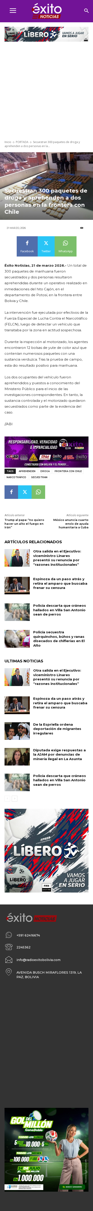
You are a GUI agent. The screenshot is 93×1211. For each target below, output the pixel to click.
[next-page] (14, 799)
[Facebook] (11, 492)
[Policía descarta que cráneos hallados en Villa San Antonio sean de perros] (17, 612)
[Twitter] (25, 492)
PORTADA (22, 142)
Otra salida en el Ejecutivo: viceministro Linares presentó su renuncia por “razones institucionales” (57, 558)
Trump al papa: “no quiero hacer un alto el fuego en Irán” (24, 523)
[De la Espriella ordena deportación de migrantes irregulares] (17, 731)
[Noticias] (46, 11)
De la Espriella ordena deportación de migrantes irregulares (57, 728)
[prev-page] (7, 799)
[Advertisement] (46, 91)
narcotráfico (16, 477)
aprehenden (27, 471)
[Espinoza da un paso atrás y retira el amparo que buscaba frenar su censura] (17, 585)
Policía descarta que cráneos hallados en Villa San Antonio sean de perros (59, 609)
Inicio (8, 142)
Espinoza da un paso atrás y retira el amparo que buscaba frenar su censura (60, 583)
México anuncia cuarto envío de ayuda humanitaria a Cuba (70, 523)
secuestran (39, 477)
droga (45, 471)
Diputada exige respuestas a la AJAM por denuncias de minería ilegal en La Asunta (59, 754)
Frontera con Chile (68, 471)
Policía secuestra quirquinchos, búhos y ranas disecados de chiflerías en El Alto (59, 639)
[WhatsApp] (38, 492)
